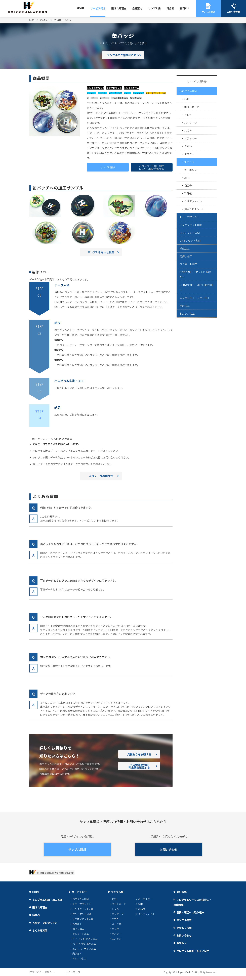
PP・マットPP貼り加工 (84, 938)
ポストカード (191, 107)
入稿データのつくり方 (44, 922)
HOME (81, 8)
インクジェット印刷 (191, 225)
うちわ (188, 146)
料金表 (170, 8)
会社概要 (182, 892)
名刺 (186, 99)
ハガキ (188, 130)
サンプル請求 (107, 167)
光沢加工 (185, 305)
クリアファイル (193, 201)
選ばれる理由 (118, 8)
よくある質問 (39, 930)
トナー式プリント (190, 217)
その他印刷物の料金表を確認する (139, 766)
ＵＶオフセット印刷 (83, 918)
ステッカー (190, 138)
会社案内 (137, 8)
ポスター (189, 154)
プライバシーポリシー (41, 972)
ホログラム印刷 (188, 91)
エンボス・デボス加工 (84, 948)
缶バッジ (189, 162)
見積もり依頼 (184, 927)
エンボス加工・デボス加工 (195, 298)
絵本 (186, 177)
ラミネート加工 (188, 264)
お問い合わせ (169, 849)
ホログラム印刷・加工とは (47, 899)
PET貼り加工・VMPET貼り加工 (196, 287)
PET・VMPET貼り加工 (84, 943)
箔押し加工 (186, 256)
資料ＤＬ (185, 8)
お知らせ (182, 943)
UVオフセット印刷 (190, 240)
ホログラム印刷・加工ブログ (193, 951)
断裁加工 (185, 248)
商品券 (188, 185)
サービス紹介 (97, 8)
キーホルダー (191, 170)
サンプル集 (154, 8)
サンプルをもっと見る (101, 252)
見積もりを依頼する (139, 754)
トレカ (188, 114)
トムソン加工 (187, 313)
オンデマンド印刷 (190, 232)
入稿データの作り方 (101, 476)
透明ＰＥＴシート (194, 209)
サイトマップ (72, 972)
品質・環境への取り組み (190, 912)
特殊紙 (188, 193)
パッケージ (190, 122)
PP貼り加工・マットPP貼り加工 (195, 274)
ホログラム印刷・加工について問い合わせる (151, 167)
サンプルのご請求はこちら (123, 55)
